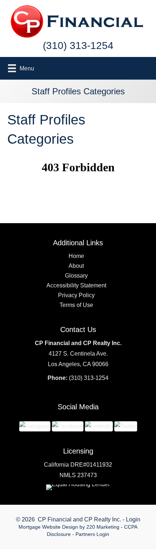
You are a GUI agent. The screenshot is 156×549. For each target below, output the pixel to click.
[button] (34, 426)
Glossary (76, 276)
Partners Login (92, 534)
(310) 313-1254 (88, 378)
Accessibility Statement (76, 285)
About (76, 266)
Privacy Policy (76, 295)
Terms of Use (76, 305)
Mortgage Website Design (48, 527)
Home (76, 256)
